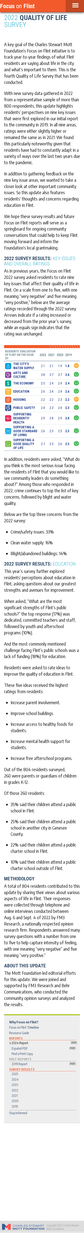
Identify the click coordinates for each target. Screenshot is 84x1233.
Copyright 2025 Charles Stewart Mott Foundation (62, 1227)
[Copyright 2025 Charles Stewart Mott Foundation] (23, 1227)
